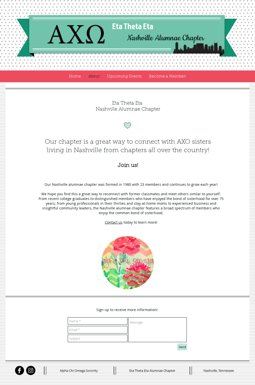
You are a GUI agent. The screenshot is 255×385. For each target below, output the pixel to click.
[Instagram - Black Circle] (30, 370)
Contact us (114, 222)
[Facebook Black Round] (19, 370)
